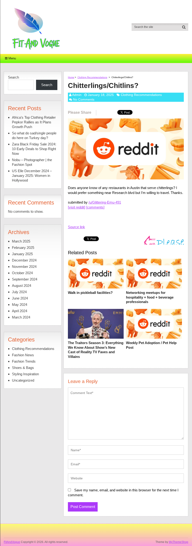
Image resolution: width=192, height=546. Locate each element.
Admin (76, 95)
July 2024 (19, 292)
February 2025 (23, 248)
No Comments (83, 99)
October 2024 (22, 273)
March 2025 (21, 241)
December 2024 (24, 260)
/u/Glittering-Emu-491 (105, 202)
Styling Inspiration (25, 374)
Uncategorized (23, 380)
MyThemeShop (178, 542)
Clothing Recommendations (92, 77)
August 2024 (21, 286)
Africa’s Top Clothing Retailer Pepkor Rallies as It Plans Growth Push (34, 122)
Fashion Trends (24, 361)
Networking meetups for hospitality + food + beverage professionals (150, 297)
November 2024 (24, 267)
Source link (76, 227)
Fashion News (23, 355)
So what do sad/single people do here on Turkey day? (34, 135)
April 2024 (19, 311)
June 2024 (20, 298)
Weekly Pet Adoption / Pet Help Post (151, 345)
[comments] (95, 207)
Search (13, 77)
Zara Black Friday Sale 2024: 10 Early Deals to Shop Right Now (34, 148)
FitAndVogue (12, 542)
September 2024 (24, 279)
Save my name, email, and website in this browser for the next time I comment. (123, 492)
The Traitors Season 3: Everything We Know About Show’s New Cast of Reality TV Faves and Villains (95, 350)
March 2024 (21, 317)
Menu (12, 58)
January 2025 (22, 254)
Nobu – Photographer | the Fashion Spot (32, 162)
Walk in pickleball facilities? (90, 293)
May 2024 (19, 305)
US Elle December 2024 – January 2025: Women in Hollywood (32, 175)
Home (71, 77)
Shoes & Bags (23, 368)
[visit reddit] (76, 207)
